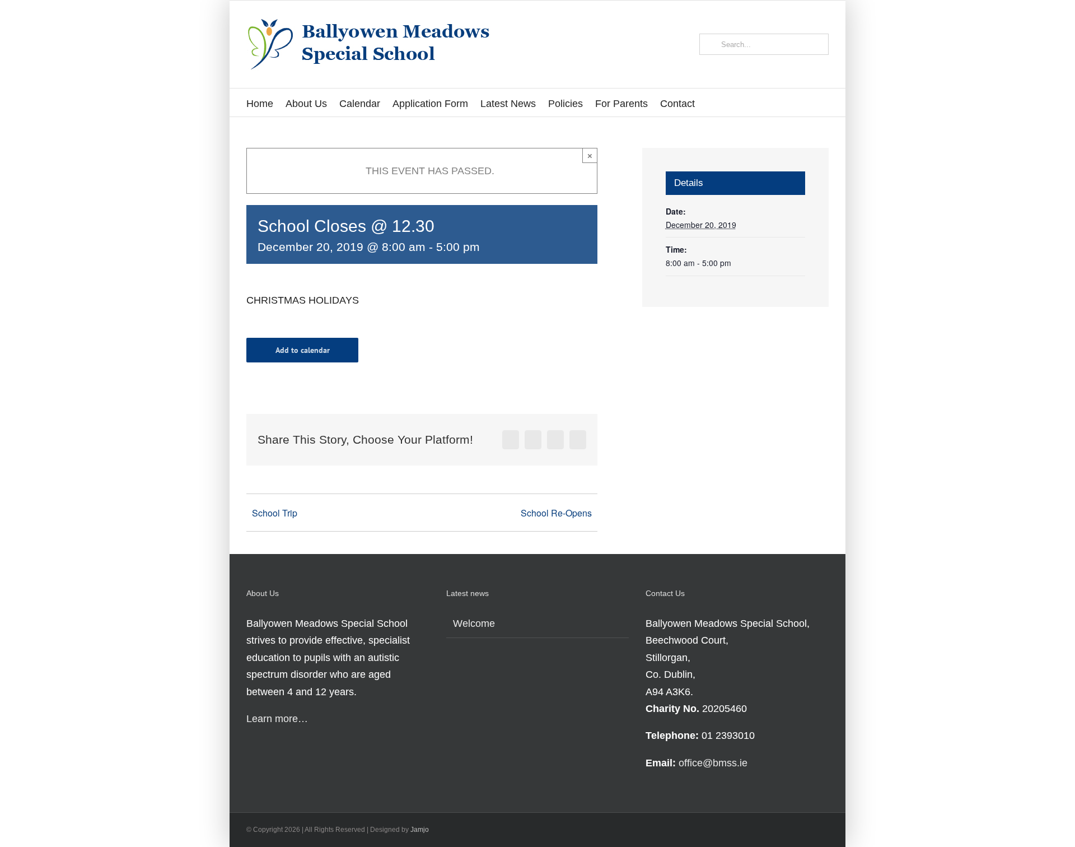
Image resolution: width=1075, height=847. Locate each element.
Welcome (474, 623)
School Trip (274, 512)
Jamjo (419, 830)
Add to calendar (302, 350)
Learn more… (277, 718)
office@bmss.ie (713, 763)
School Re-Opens (556, 512)
